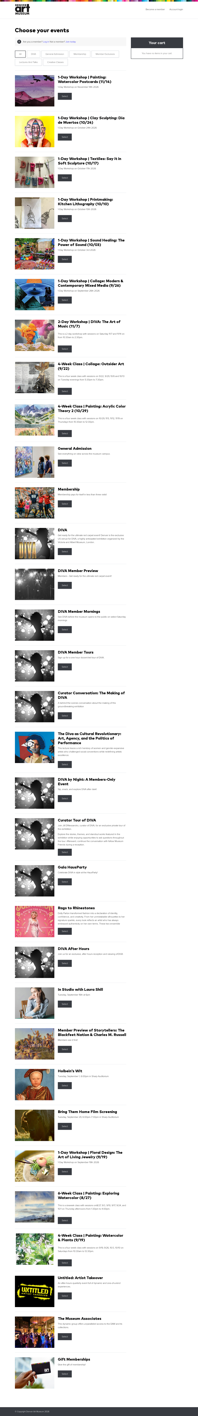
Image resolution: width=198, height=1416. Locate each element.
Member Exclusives (105, 54)
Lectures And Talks (28, 62)
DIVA (33, 54)
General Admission (55, 54)
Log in (46, 41)
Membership (80, 54)
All (20, 54)
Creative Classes (55, 62)
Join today (71, 41)
